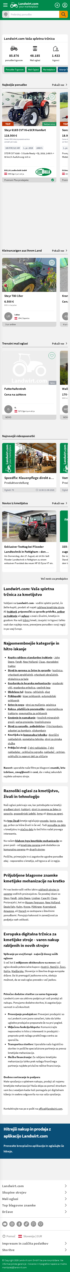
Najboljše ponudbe (14, 84)
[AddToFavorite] (51, 96)
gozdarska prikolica (24, 687)
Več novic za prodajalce (54, 578)
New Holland (30, 661)
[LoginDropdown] (65, 5)
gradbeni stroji (12, 809)
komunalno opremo (14, 849)
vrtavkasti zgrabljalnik (20, 674)
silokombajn (39, 730)
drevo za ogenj (55, 813)
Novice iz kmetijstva (15, 503)
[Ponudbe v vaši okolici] (5, 14)
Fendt (18, 661)
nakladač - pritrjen (54, 752)
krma (40, 813)
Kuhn (19, 906)
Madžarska (17, 971)
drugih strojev (37, 849)
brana (28, 691)
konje (53, 820)
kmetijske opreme (30, 845)
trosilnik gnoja (43, 722)
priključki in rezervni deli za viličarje (28, 756)
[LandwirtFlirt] (40, 1224)
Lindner (36, 898)
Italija (7, 971)
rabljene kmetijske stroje (50, 607)
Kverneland (49, 906)
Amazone (9, 911)
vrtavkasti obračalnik (46, 674)
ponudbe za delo (56, 825)
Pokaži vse (58, 84)
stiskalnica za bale (18, 679)
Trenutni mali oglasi (15, 343)
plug (47, 691)
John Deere (24, 898)
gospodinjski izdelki (25, 813)
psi (5, 825)
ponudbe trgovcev (15, 69)
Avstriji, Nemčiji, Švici (53, 967)
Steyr (6, 898)
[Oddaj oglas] (57, 5)
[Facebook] (19, 1224)
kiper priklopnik (31, 696)
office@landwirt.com (50, 1108)
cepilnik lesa (43, 687)
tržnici (26, 620)
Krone (27, 906)
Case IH (45, 898)
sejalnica (51, 704)
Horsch (22, 911)
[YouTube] (5, 1224)
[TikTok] (26, 1224)
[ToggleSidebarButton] (5, 5)
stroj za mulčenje (35, 704)
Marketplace (49, 69)
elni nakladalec (38, 747)
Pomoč (10, 1236)
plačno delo (26, 829)
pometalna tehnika (33, 739)
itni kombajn (55, 726)
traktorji (25, 809)
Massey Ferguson (34, 902)
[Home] (24, 5)
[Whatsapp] (33, 1224)
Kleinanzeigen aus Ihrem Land (22, 250)
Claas (42, 661)
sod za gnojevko (24, 722)
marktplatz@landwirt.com (14, 1267)
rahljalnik (38, 691)
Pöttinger (36, 906)
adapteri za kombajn (19, 730)
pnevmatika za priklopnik (33, 713)
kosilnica (57, 670)
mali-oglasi (33, 69)
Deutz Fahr (9, 906)
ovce (59, 820)
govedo (44, 820)
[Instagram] (12, 1224)
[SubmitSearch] (63, 14)
